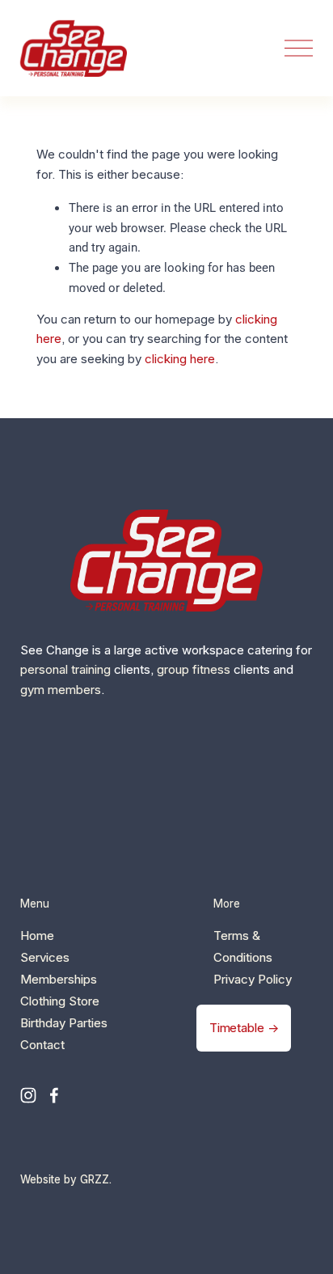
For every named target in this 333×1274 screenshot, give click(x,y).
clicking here (180, 358)
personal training (65, 669)
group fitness (193, 669)
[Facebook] (54, 1095)
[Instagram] (28, 1095)
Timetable (236, 1027)
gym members (60, 689)
